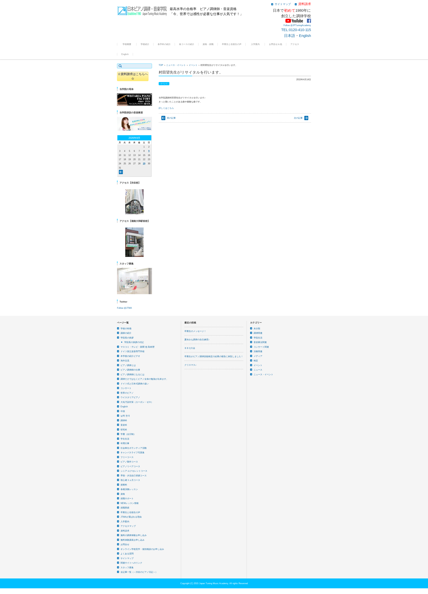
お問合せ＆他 (275, 44)
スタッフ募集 (127, 567)
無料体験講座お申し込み (132, 540)
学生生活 (125, 439)
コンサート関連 (261, 347)
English (305, 36)
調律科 (158, 53)
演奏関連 (258, 351)
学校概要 (128, 44)
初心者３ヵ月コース (130, 480)
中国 (123, 411)
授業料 (124, 485)
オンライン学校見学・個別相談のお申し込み (142, 549)
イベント (193, 65)
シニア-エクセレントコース (134, 471)
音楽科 (124, 425)
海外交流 (125, 360)
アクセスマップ (128, 526)
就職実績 (204, 53)
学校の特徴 (143, 53)
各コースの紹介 (186, 44)
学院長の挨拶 (127, 337)
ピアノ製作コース (129, 461)
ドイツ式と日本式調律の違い (135, 383)
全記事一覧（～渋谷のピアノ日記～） (139, 572)
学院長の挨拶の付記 (134, 342)
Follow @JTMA (124, 308)
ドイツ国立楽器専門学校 (132, 351)
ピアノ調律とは (128, 365)
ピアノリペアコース (130, 466)
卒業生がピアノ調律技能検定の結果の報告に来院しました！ (213, 356)
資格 (123, 494)
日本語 (289, 36)
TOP (161, 65)
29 (144, 163)
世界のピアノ (127, 393)
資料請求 (125, 530)
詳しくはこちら (166, 108)
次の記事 (298, 118)
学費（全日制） (128, 434)
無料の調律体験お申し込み (279, 53)
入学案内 (256, 44)
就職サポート (127, 498)
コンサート (126, 388)
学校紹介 (145, 44)
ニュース (258, 370)
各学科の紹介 (164, 44)
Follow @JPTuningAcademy (297, 25)
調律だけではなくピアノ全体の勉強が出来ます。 (144, 379)
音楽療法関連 (260, 342)
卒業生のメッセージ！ (195, 331)
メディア (258, 356)
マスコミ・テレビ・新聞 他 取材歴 (137, 347)
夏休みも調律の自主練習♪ (196, 339)
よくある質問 (127, 553)
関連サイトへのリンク (131, 563)
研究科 (124, 429)
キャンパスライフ (127, 53)
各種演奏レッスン (129, 489)
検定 (256, 360)
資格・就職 (208, 44)
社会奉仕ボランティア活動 (134, 448)
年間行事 (125, 443)
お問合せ (125, 544)
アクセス (294, 44)
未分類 (257, 328)
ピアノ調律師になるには (132, 374)
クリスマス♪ (190, 365)
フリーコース (182, 53)
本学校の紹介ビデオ (130, 356)
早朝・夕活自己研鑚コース (134, 475)
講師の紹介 (126, 333)
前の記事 (171, 118)
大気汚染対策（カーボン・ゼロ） (137, 402)
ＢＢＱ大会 (189, 348)
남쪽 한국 (125, 415)
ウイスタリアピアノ (130, 397)
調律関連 (258, 333)
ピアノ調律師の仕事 (130, 370)
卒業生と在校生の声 (231, 44)
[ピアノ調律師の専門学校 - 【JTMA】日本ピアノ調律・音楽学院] (142, 10)
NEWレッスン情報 (130, 503)
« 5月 (121, 172)
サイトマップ (127, 558)
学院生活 (258, 337)
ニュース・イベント (176, 65)
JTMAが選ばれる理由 (257, 53)
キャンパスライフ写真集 (132, 452)
